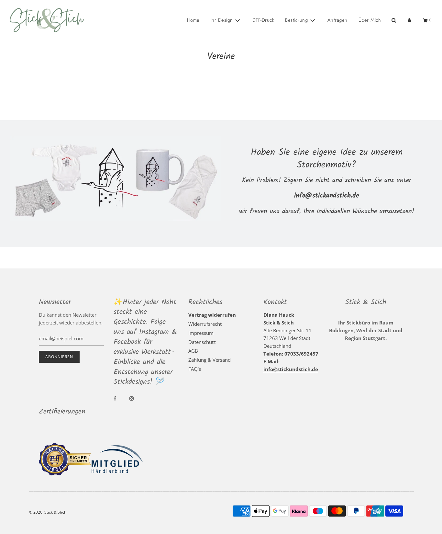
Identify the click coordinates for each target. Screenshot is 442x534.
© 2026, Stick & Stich (47, 512)
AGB (193, 350)
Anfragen (337, 20)
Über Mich (370, 20)
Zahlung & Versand (209, 360)
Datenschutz (202, 342)
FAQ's (194, 369)
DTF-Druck (263, 20)
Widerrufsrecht (205, 324)
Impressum (201, 333)
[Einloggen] (409, 20)
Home (193, 20)
